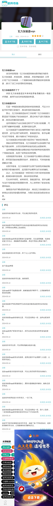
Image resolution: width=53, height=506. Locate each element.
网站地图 (6, 447)
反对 (47, 218)
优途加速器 (7, 451)
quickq (5, 493)
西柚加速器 (7, 474)
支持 (41, 218)
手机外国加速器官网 (11, 489)
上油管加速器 (8, 459)
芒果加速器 (7, 462)
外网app (6, 455)
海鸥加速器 (7, 466)
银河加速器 (7, 470)
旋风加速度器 (8, 478)
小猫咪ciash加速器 (10, 482)
